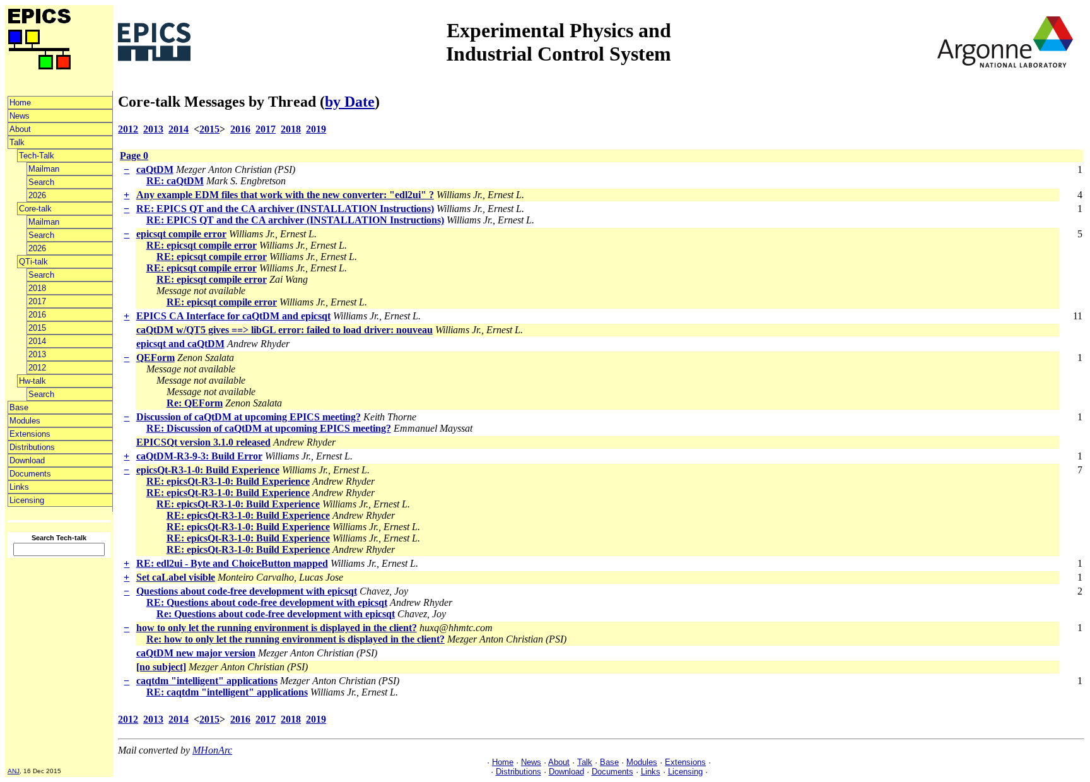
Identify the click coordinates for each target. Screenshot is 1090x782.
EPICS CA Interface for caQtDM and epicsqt (233, 316)
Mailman (43, 169)
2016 (37, 314)
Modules (24, 420)
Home (20, 102)
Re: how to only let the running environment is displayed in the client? (295, 639)
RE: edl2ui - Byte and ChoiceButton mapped (232, 563)
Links (19, 487)
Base (18, 407)
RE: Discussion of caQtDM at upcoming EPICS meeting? (268, 428)
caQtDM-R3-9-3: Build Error (199, 456)
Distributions (32, 447)
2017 (37, 301)
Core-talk (35, 208)
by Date (350, 101)
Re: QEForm (195, 403)
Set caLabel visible (175, 577)
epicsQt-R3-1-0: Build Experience (207, 470)
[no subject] (161, 666)
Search (41, 182)
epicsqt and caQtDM (180, 343)
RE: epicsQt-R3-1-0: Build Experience (228, 481)
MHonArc (212, 750)
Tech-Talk (36, 155)
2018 (37, 288)
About (20, 129)
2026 (37, 195)
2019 (316, 129)
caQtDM (154, 169)
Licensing (26, 500)
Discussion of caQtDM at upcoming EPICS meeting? (248, 417)
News (19, 116)
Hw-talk (32, 381)
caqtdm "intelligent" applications (207, 680)
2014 (37, 341)
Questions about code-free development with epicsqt (246, 591)
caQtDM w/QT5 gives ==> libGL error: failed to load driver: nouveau (284, 329)
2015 (37, 328)
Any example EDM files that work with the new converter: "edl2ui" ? (285, 194)
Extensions (29, 434)
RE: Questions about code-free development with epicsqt (266, 602)
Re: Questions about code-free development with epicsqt (275, 613)
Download (27, 460)
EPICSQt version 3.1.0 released (203, 442)
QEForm (155, 357)
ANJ (14, 770)
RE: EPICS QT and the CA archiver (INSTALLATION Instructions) (285, 208)
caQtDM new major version (195, 653)
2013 (37, 354)
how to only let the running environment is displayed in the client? (276, 627)
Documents (30, 473)
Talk (17, 142)
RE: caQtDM (175, 180)
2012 (37, 367)
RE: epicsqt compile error (201, 245)
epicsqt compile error (181, 233)
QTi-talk (33, 261)
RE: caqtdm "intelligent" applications (227, 692)
